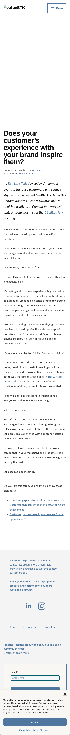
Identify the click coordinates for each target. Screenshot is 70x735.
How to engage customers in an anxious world (37, 500)
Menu (59, 8)
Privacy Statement (41, 730)
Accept (35, 722)
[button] (65, 693)
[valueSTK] (14, 7)
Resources (29, 627)
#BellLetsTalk (54, 212)
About (14, 627)
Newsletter (26, 173)
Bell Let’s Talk (17, 183)
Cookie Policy (25, 730)
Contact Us (47, 627)
